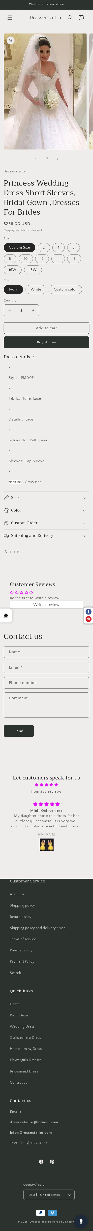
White (36, 290)
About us (17, 894)
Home (15, 1004)
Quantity (10, 300)
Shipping (9, 230)
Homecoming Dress (26, 1049)
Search (15, 973)
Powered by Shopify (61, 1221)
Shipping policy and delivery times (37, 928)
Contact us (18, 1083)
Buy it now (46, 342)
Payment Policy (22, 962)
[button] (9, 17)
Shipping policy (22, 905)
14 (58, 259)
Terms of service (23, 939)
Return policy (20, 917)
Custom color (65, 290)
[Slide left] (35, 158)
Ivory (13, 290)
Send (19, 731)
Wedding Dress (22, 1027)
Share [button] (14, 551)
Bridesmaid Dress (24, 1071)
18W (33, 270)
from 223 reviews (46, 791)
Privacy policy (21, 950)
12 (42, 259)
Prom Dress (19, 1015)
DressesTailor (39, 1221)
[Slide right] (57, 158)
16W (12, 270)
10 (26, 259)
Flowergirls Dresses (25, 1060)
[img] (46, 784)
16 (74, 259)
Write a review (46, 605)
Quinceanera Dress (25, 1038)
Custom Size (19, 248)
